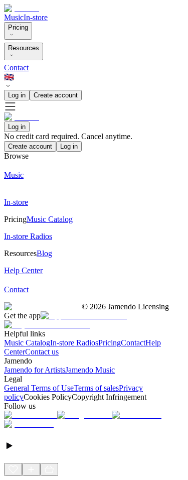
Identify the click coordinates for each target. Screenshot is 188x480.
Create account (56, 95)
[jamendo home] (21, 8)
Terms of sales (96, 388)
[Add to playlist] (31, 469)
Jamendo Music (90, 370)
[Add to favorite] (13, 469)
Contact (16, 67)
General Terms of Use (39, 388)
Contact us (42, 351)
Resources (23, 48)
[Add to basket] (49, 469)
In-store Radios (74, 342)
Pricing (18, 27)
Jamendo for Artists (34, 370)
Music (14, 17)
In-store (36, 17)
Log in (17, 95)
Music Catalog (27, 342)
